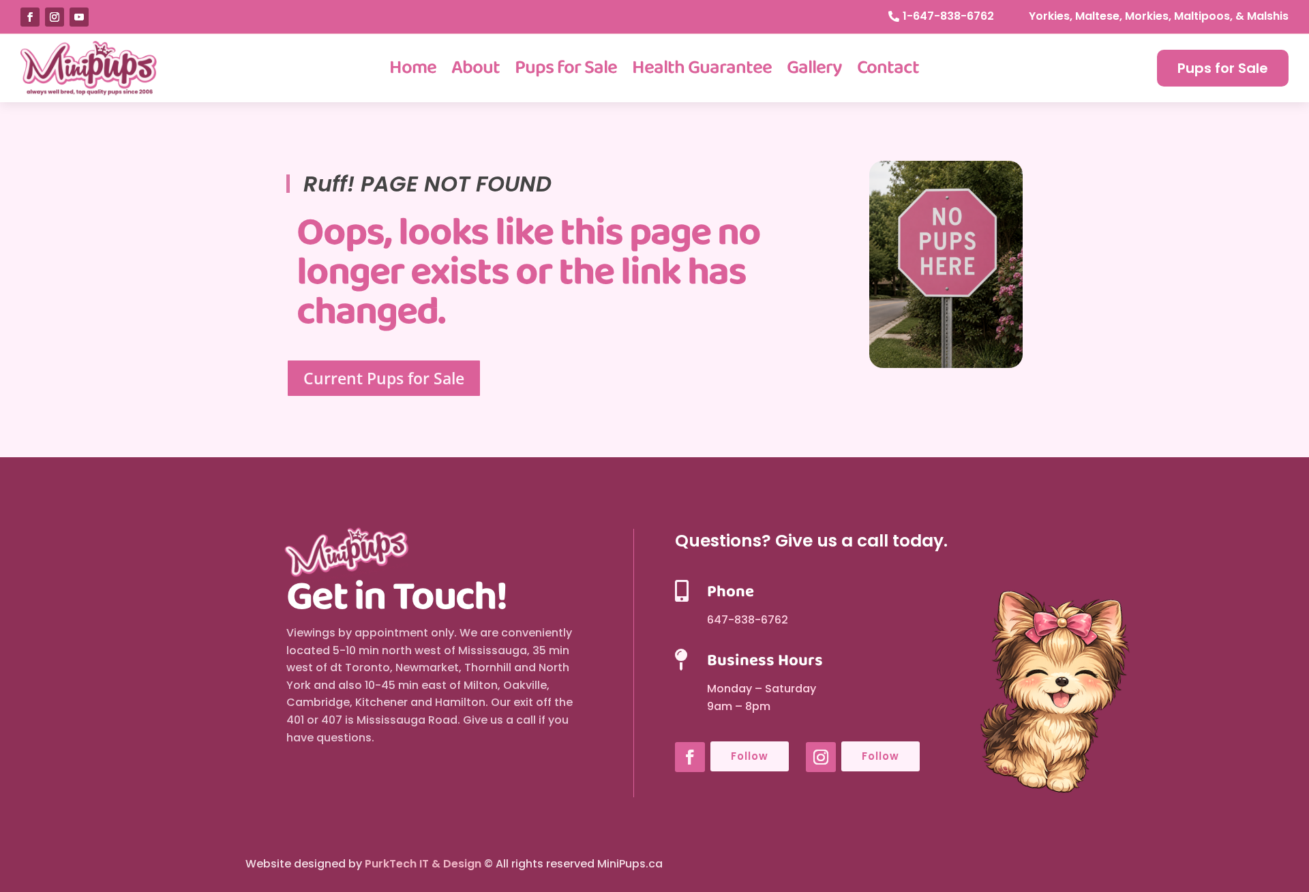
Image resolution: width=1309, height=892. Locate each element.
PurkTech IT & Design (423, 864)
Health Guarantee (702, 67)
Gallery (814, 67)
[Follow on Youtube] (79, 17)
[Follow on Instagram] (54, 17)
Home (412, 67)
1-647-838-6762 (948, 16)
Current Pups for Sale (383, 378)
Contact (888, 67)
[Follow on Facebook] (30, 17)
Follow (749, 756)
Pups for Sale (566, 67)
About (475, 67)
